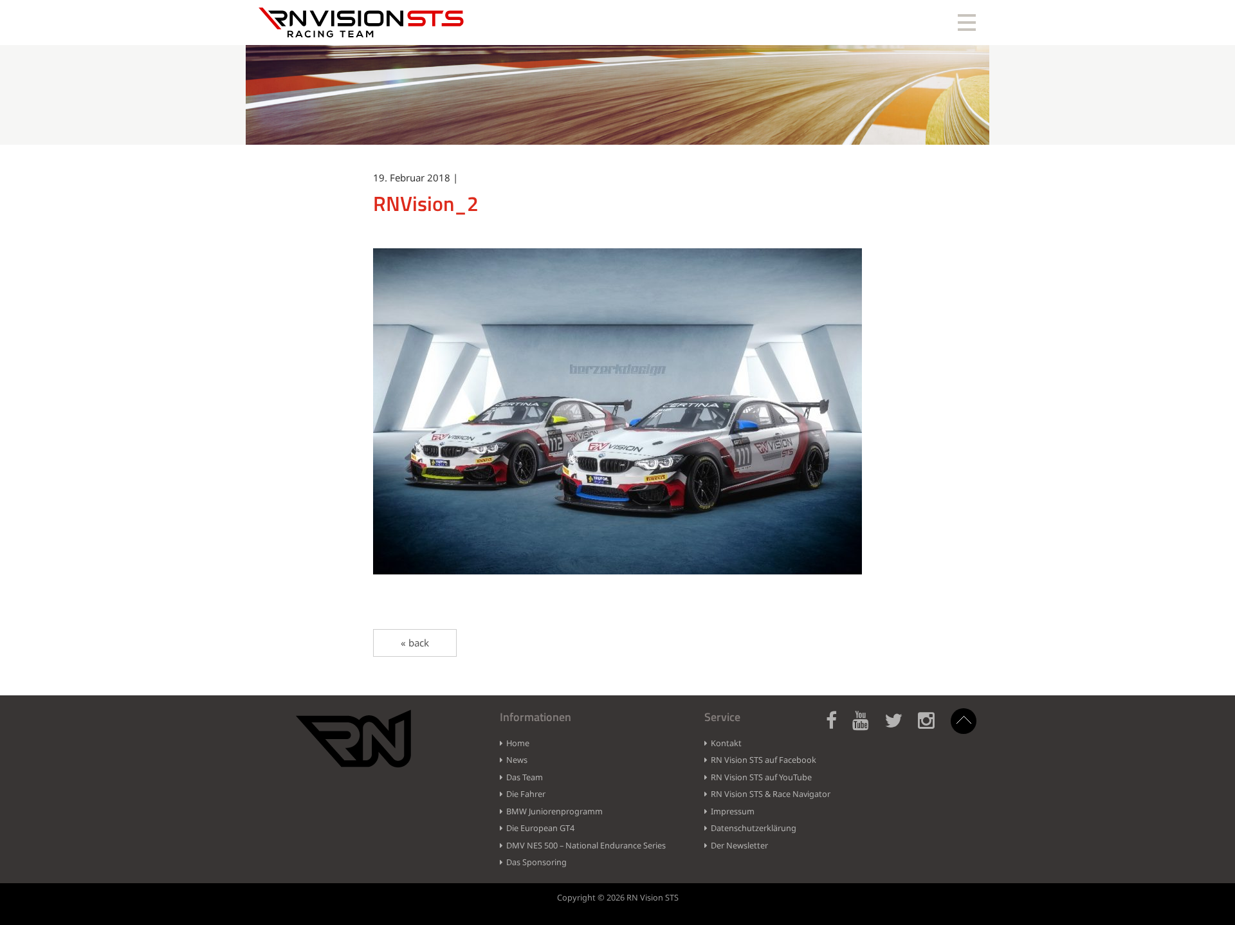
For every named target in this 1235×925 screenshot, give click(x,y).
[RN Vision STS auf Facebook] (838, 727)
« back (415, 642)
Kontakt (726, 743)
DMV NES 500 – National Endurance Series (586, 845)
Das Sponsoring (536, 862)
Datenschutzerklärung (753, 828)
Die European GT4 (540, 828)
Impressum (733, 811)
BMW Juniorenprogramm (554, 811)
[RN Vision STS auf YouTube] (867, 727)
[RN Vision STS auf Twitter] (899, 727)
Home (517, 743)
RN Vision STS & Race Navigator (770, 794)
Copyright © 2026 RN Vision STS (618, 897)
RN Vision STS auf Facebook (763, 759)
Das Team (524, 777)
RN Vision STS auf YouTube (761, 777)
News (516, 759)
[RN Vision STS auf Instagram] (932, 727)
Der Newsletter (739, 845)
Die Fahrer (525, 794)
